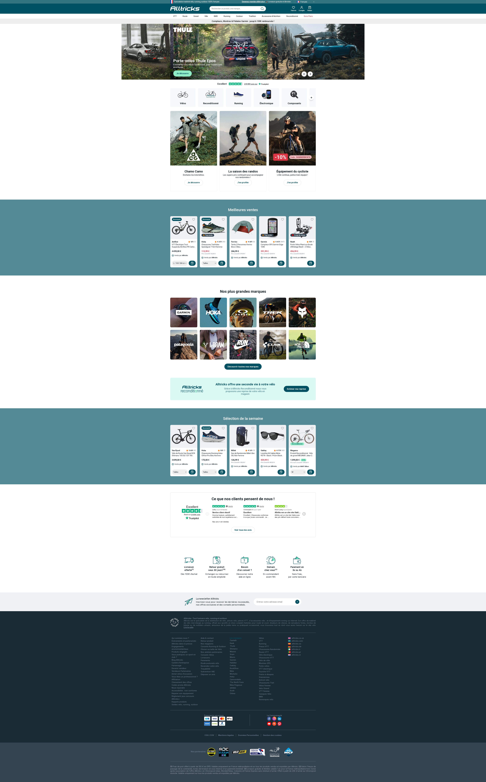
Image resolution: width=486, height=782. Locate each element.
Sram (232, 654)
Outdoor (239, 16)
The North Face (237, 682)
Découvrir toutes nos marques (243, 366)
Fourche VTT (264, 671)
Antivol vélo (264, 680)
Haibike (233, 663)
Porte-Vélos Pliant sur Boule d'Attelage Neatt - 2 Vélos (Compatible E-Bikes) (301, 246)
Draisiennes (264, 677)
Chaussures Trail (266, 683)
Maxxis (233, 651)
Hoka (232, 677)
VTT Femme (264, 691)
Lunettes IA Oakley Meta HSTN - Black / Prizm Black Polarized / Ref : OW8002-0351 (271, 454)
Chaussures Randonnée (269, 649)
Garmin (233, 660)
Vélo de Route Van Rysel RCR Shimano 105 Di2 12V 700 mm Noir (183, 454)
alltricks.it (296, 649)
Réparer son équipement (183, 693)
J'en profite (182, 74)
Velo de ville (264, 660)
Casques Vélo (265, 694)
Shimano (234, 649)
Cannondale (235, 679)
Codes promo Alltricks (181, 685)
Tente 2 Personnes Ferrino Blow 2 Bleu (241, 246)
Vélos (261, 638)
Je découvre (194, 182)
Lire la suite (188, 627)
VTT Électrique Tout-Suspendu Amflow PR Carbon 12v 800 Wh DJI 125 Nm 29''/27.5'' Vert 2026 (184, 246)
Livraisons (205, 658)
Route (185, 16)
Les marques (236, 638)
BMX (216, 16)
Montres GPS (264, 663)
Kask (232, 643)
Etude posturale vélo (210, 663)
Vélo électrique (265, 655)
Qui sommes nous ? (180, 638)
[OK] (297, 602)
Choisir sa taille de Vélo (211, 649)
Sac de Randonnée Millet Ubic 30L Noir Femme (243, 454)
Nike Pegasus (236, 685)
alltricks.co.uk (298, 638)
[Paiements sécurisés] (218, 721)
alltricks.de (296, 646)
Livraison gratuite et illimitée (266, 2)
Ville (206, 16)
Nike (232, 671)
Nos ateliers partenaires (211, 652)
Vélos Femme (265, 685)
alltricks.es (296, 644)
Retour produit (207, 641)
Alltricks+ (176, 699)
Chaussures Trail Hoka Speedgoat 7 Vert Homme (211, 246)
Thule (232, 646)
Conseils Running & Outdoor (213, 646)
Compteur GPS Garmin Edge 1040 (272, 246)
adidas (233, 688)
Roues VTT (264, 652)
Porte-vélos (264, 666)
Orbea (232, 693)
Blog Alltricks (177, 660)
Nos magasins (207, 644)
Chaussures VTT (266, 658)
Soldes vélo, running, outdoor (185, 704)
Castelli (233, 640)
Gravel (196, 16)
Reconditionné (292, 16)
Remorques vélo (266, 699)
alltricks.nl (296, 655)
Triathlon (252, 16)
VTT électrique (265, 669)
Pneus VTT (264, 646)
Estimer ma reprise (296, 389)
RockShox (234, 668)
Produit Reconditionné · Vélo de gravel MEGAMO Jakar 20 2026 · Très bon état (301, 454)
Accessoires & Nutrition (271, 16)
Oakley (233, 665)
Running (227, 16)
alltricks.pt (296, 652)
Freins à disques (266, 674)
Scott (232, 690)
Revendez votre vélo (210, 666)
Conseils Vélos (207, 655)
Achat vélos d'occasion (182, 674)
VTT (175, 16)
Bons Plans (308, 16)
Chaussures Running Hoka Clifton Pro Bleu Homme (211, 454)
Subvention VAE (208, 671)
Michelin (233, 674)
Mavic (232, 657)
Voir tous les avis (243, 530)
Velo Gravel (264, 688)
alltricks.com (297, 641)
